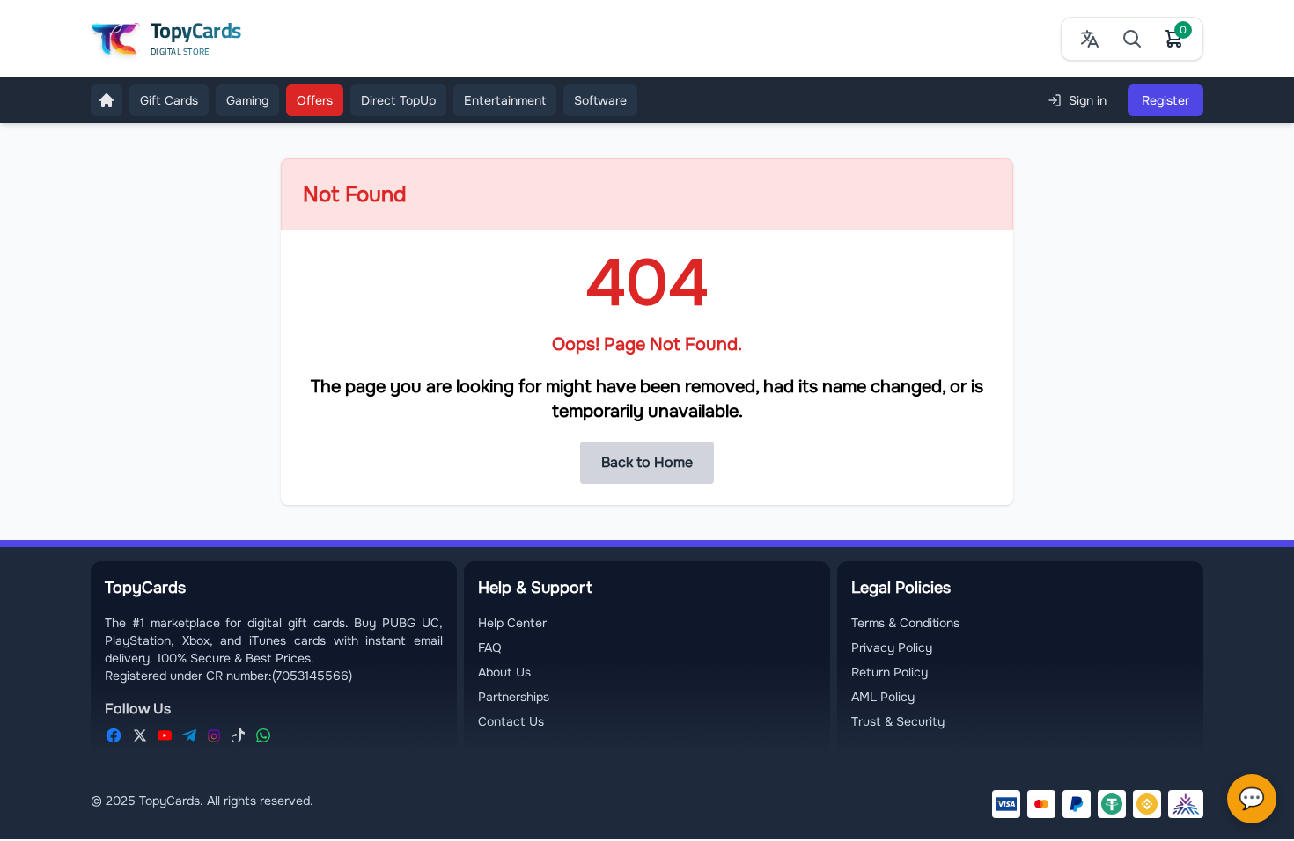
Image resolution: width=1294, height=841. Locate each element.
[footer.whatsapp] (263, 735)
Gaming (247, 100)
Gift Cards (169, 100)
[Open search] (1132, 38)
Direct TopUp (398, 100)
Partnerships (513, 697)
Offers (315, 100)
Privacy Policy (891, 647)
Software (600, 100)
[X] (140, 735)
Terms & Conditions (905, 623)
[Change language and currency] (1089, 38)
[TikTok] (239, 735)
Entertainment (505, 100)
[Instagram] (214, 735)
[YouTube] (165, 735)
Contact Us (511, 721)
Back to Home (647, 462)
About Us (504, 672)
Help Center (512, 623)
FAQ (490, 647)
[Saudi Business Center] (1185, 804)
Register (1165, 100)
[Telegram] (189, 735)
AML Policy (883, 697)
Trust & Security (898, 721)
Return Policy (889, 672)
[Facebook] (113, 735)
